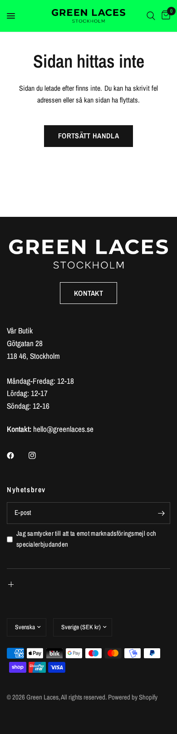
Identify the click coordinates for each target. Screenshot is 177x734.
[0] (164, 16)
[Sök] (150, 16)
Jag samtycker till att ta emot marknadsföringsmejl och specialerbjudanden (86, 539)
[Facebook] (17, 455)
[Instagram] (39, 455)
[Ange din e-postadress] (161, 513)
